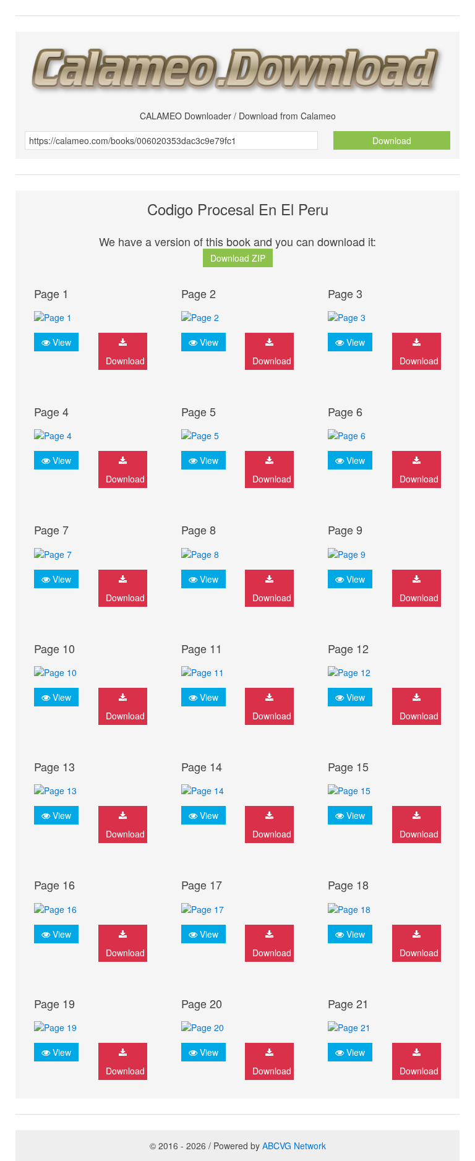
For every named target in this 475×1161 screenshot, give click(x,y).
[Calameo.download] (237, 66)
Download (391, 140)
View (60, 342)
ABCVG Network (294, 1145)
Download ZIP (237, 258)
